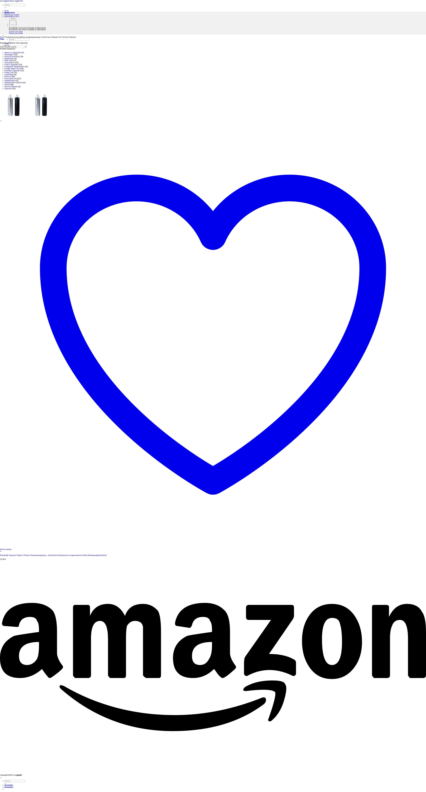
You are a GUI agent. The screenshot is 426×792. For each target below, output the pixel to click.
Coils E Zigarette (11, 65)
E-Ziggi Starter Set (11, 69)
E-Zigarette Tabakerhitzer (14, 67)
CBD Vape (8, 61)
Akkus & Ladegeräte (12, 53)
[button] (11, 15)
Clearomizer (9, 63)
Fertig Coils (9, 73)
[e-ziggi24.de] (11, 1)
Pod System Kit (10, 79)
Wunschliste (9, 13)
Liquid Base (9, 75)
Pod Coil (7, 77)
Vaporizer (8, 89)
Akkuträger (8, 55)
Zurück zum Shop (16, 32)
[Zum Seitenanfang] (1, 777)
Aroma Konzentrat (11, 57)
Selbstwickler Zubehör (13, 83)
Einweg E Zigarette (12, 71)
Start (2, 37)
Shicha (7, 85)
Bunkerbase (9, 59)
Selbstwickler (9, 81)
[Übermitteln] (5, 7)
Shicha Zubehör (10, 87)
